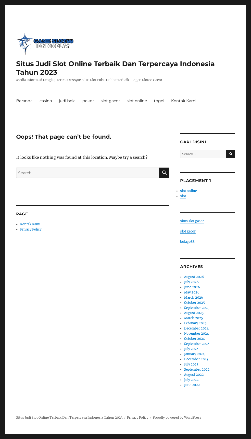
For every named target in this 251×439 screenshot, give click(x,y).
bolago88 (187, 242)
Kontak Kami (183, 100)
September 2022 (197, 369)
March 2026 (193, 297)
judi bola (67, 100)
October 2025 (194, 303)
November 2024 (196, 333)
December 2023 (196, 359)
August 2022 (194, 375)
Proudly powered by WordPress (177, 417)
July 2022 (191, 380)
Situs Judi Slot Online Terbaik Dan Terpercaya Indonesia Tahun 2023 (69, 417)
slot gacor (110, 100)
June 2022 (192, 385)
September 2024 (197, 344)
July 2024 (191, 349)
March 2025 (193, 318)
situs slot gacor (192, 221)
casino (45, 100)
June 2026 (192, 287)
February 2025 (195, 323)
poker (88, 100)
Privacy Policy (30, 229)
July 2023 (191, 364)
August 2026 (194, 277)
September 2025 (197, 308)
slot (183, 196)
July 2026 (191, 282)
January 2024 (194, 354)
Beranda (24, 100)
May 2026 (192, 292)
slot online (137, 100)
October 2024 (194, 339)
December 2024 (196, 328)
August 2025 (194, 313)
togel (159, 100)
